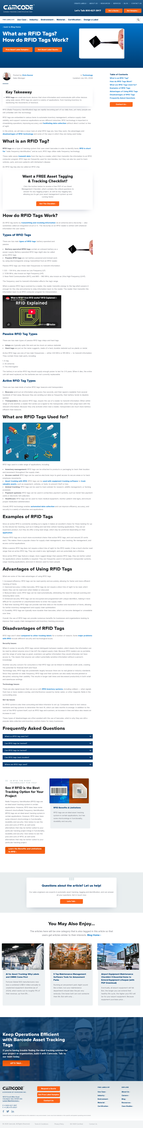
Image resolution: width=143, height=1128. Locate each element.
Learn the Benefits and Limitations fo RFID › (25, 850)
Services (117, 3)
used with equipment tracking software (60, 481)
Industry (34, 19)
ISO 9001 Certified (76, 1124)
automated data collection (43, 506)
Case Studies (127, 1106)
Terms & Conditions (41, 1124)
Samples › (132, 11)
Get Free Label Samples (48, 1095)
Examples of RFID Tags (120, 88)
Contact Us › (121, 104)
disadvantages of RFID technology (18, 134)
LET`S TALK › (16, 1063)
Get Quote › (113, 11)
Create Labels (80, 3)
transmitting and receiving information (38, 223)
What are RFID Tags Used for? (123, 85)
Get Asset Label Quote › (48, 50)
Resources (105, 3)
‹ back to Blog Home (12, 27)
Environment (47, 19)
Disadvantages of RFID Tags (122, 94)
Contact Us (136, 3)
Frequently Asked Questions (122, 98)
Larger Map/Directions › (11, 1101)
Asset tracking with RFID (16, 481)
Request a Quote (48, 1089)
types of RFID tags (27, 241)
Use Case (21, 19)
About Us (93, 3)
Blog (126, 3)
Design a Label (91, 19)
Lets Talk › (71, 901)
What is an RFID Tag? (119, 78)
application (7, 533)
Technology (87, 75)
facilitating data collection (54, 123)
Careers (125, 1095)
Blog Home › (94, 935)
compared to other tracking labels (36, 635)
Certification (74, 19)
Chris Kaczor (27, 75)
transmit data (24, 156)
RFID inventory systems (52, 689)
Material (61, 19)
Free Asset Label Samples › (17, 50)
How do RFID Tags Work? (121, 81)
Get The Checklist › (47, 204)
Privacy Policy (59, 1124)
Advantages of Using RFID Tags (124, 91)
